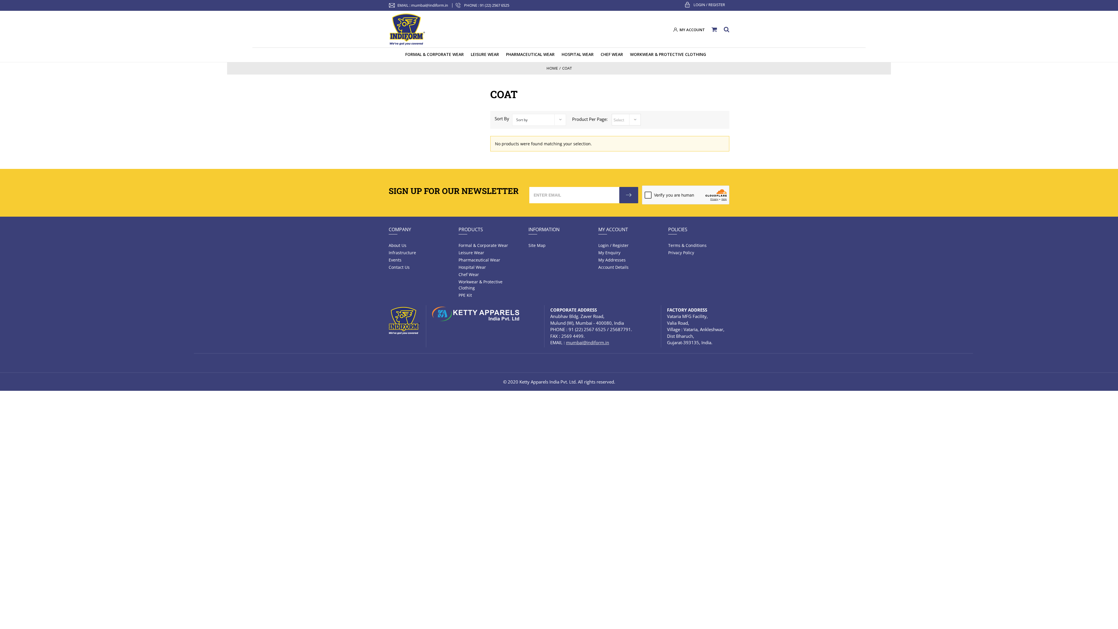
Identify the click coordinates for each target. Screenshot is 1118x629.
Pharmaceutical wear (479, 260)
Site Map (537, 245)
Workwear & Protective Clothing (481, 285)
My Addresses (612, 260)
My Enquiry (609, 252)
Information (544, 229)
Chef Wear (469, 274)
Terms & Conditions (687, 245)
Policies (677, 229)
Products (471, 229)
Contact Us (399, 267)
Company (400, 229)
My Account (613, 229)
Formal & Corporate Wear (483, 245)
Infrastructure (402, 252)
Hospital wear (472, 267)
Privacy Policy (681, 252)
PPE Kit (465, 295)
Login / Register (709, 4)
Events (395, 260)
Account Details (613, 267)
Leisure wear (471, 252)
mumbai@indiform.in (429, 5)
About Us (397, 245)
